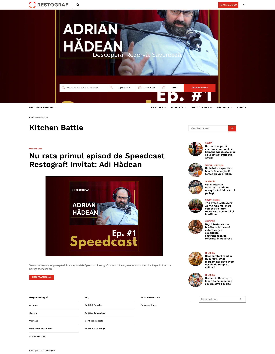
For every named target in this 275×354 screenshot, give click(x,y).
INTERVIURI (177, 107)
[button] (244, 5)
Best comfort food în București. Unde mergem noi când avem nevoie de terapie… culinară (219, 261)
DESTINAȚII (223, 107)
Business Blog (148, 305)
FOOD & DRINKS (200, 107)
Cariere (33, 313)
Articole (33, 305)
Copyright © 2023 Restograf (42, 350)
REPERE (216, 200)
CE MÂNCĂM (210, 181)
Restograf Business (41, 107)
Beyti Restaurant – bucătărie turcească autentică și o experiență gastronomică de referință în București (219, 231)
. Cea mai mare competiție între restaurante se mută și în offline (219, 208)
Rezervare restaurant (41, 328)
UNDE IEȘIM (218, 165)
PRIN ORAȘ (157, 107)
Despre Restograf (38, 297)
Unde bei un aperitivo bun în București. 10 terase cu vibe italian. (219, 171)
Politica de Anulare (95, 313)
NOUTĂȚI (208, 143)
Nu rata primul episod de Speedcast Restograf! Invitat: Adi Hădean (97, 160)
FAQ (87, 297)
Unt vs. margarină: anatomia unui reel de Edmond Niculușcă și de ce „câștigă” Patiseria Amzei (220, 152)
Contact (33, 321)
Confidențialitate (94, 321)
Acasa (31, 117)
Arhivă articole (37, 336)
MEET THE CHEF (35, 149)
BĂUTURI (208, 165)
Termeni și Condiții (95, 328)
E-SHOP (241, 107)
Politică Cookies (93, 305)
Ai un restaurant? (150, 297)
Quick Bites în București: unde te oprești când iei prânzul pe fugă (220, 189)
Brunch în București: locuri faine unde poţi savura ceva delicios (219, 281)
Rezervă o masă (200, 88)
